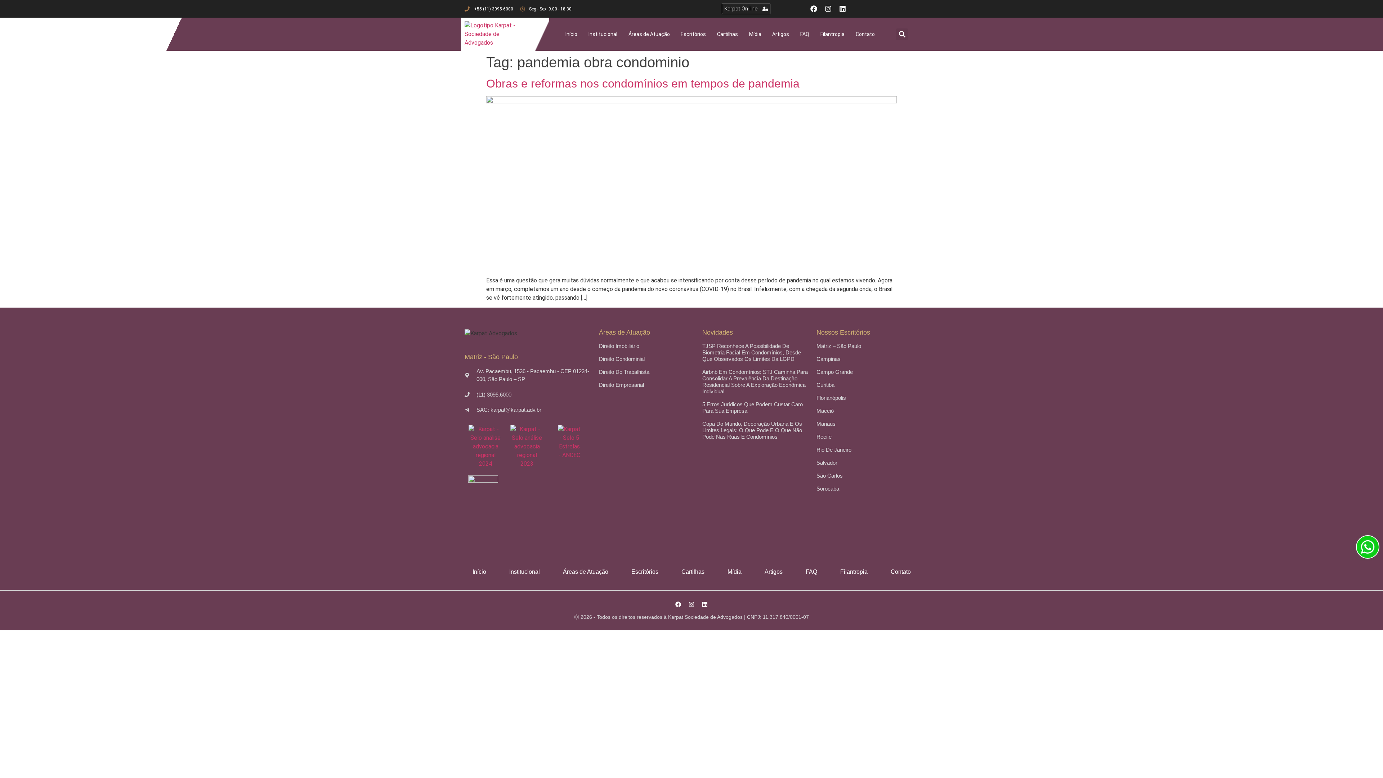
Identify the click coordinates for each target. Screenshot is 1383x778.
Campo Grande (834, 372)
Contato (865, 34)
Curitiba (825, 385)
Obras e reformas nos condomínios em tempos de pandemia (643, 83)
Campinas (828, 359)
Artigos (780, 34)
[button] (902, 34)
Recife (824, 437)
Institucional (602, 34)
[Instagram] (828, 8)
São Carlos (829, 476)
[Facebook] (813, 8)
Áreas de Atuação (649, 34)
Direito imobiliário (619, 346)
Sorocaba (827, 489)
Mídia (755, 34)
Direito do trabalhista (624, 372)
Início (571, 34)
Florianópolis (831, 398)
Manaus (826, 424)
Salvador (826, 463)
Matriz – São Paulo (838, 346)
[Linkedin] (842, 8)
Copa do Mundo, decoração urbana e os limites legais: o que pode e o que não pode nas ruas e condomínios (752, 430)
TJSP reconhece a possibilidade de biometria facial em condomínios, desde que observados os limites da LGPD (751, 352)
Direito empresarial (621, 385)
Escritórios (693, 34)
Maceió (825, 411)
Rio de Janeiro (833, 450)
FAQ (804, 34)
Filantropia (832, 34)
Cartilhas (727, 34)
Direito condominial (622, 359)
